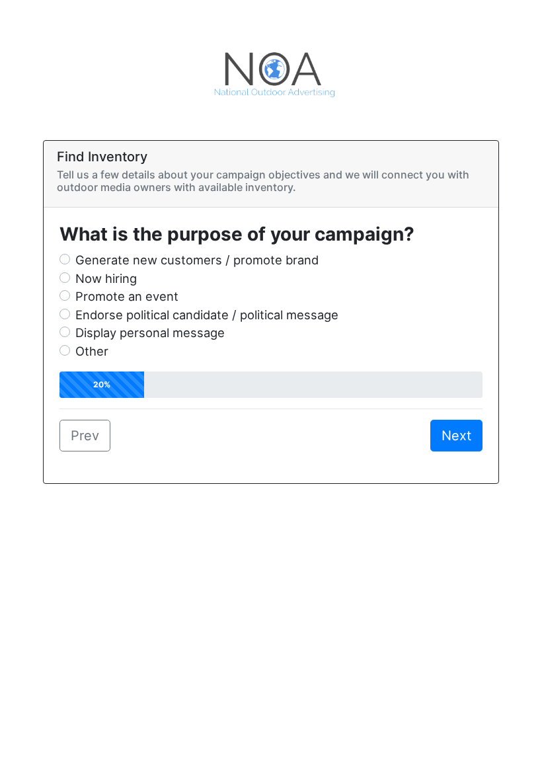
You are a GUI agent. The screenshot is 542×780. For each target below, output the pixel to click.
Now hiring (106, 278)
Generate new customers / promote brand (197, 260)
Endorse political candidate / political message (206, 314)
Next (456, 436)
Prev (85, 436)
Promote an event (126, 296)
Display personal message (150, 332)
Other (91, 351)
